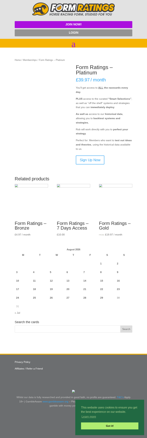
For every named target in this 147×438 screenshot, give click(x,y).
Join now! (73, 24)
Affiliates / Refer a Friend (29, 368)
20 (68, 289)
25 (34, 297)
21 (84, 289)
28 (84, 297)
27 (68, 297)
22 (101, 289)
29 (101, 297)
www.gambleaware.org (55, 401)
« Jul (17, 312)
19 (51, 289)
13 (68, 280)
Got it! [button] (110, 425)
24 (17, 297)
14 (84, 280)
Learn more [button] (89, 416)
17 (17, 289)
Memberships (30, 60)
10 (17, 280)
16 (118, 280)
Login (73, 32)
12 (51, 280)
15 (101, 280)
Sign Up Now (90, 160)
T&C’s (120, 397)
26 (51, 297)
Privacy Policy (22, 362)
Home (18, 60)
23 (118, 289)
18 (34, 289)
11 (34, 280)
